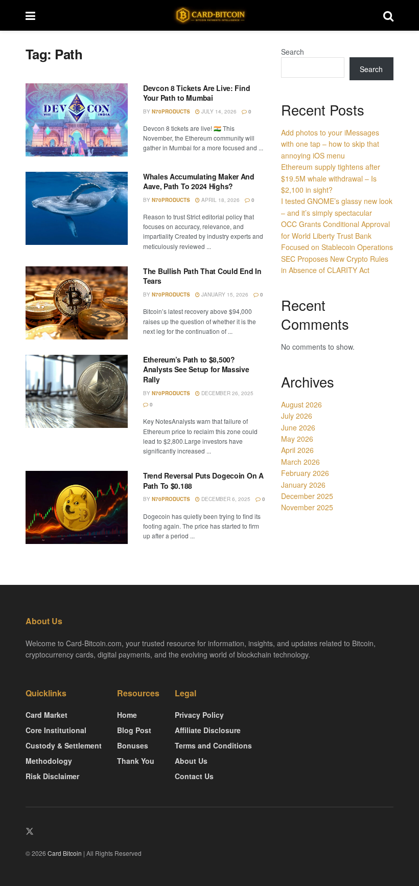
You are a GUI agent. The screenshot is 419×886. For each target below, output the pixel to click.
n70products (171, 111)
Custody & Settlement (64, 745)
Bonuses (132, 745)
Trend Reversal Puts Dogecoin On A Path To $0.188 (203, 480)
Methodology (49, 761)
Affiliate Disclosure (208, 730)
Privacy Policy (199, 715)
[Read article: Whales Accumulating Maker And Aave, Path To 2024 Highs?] (77, 208)
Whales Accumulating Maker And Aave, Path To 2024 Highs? (198, 181)
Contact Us (194, 776)
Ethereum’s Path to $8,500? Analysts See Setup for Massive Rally (196, 369)
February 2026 (305, 473)
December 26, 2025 (226, 393)
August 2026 (301, 404)
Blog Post (134, 730)
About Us (191, 761)
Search (292, 52)
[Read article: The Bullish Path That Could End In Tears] (77, 302)
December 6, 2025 (225, 499)
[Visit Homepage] (209, 16)
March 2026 (300, 462)
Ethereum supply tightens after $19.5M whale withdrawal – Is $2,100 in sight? (330, 178)
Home (127, 715)
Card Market (46, 715)
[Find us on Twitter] (30, 831)
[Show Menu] (30, 15)
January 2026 (303, 485)
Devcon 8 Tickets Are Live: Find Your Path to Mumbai (196, 93)
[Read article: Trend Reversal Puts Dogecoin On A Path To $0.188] (77, 507)
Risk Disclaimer (52, 776)
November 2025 (307, 507)
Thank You (135, 761)
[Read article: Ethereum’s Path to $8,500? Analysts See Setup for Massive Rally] (77, 391)
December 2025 (307, 496)
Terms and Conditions (213, 745)
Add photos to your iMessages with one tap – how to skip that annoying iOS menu (330, 144)
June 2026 (298, 427)
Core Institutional (56, 730)
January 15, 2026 (224, 294)
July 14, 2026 (218, 111)
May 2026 (297, 439)
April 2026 (297, 450)
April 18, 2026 (220, 199)
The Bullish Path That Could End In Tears (202, 276)
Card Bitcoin (64, 853)
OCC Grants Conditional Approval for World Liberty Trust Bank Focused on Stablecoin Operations (337, 235)
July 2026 (296, 416)
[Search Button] (388, 15)
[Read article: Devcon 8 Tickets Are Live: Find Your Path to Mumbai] (77, 119)
